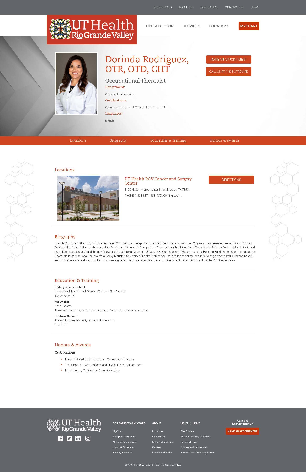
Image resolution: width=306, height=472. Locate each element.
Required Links (188, 441)
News (255, 7)
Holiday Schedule (122, 452)
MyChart (248, 26)
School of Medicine (163, 441)
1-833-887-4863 (145, 195)
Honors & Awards (224, 140)
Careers (156, 447)
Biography (118, 140)
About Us (186, 7)
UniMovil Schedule (123, 447)
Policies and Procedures (194, 447)
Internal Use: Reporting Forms (197, 452)
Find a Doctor (160, 26)
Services (191, 26)
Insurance (209, 7)
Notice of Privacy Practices (195, 436)
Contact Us (234, 7)
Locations (219, 26)
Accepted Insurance (124, 436)
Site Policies (187, 431)
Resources (162, 7)
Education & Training (168, 140)
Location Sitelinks (162, 452)
